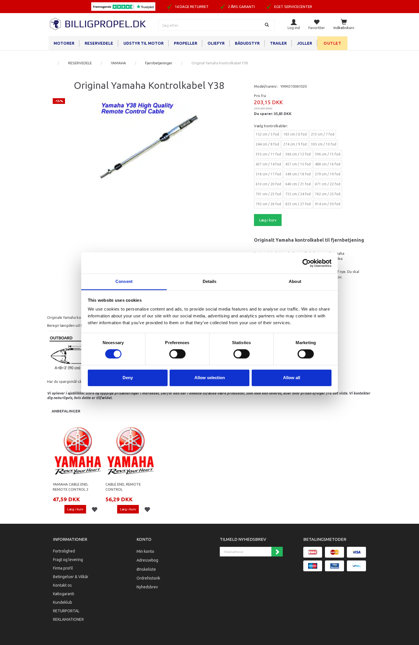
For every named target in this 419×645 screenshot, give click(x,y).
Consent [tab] (124, 281)
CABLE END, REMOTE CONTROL (123, 487)
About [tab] (295, 281)
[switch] (177, 354)
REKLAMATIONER (68, 619)
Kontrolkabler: (271, 126)
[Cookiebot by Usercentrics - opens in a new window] (306, 263)
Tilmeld (277, 551)
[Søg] (267, 25)
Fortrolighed (64, 551)
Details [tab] (210, 281)
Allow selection (209, 377)
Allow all (291, 377)
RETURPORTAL (66, 611)
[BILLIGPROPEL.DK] (98, 23)
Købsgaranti (63, 593)
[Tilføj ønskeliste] (94, 509)
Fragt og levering (68, 559)
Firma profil (63, 568)
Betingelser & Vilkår (70, 576)
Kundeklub (62, 602)
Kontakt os (62, 585)
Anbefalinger (66, 411)
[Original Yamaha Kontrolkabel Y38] (149, 148)
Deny (128, 377)
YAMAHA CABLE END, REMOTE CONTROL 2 (70, 487)
